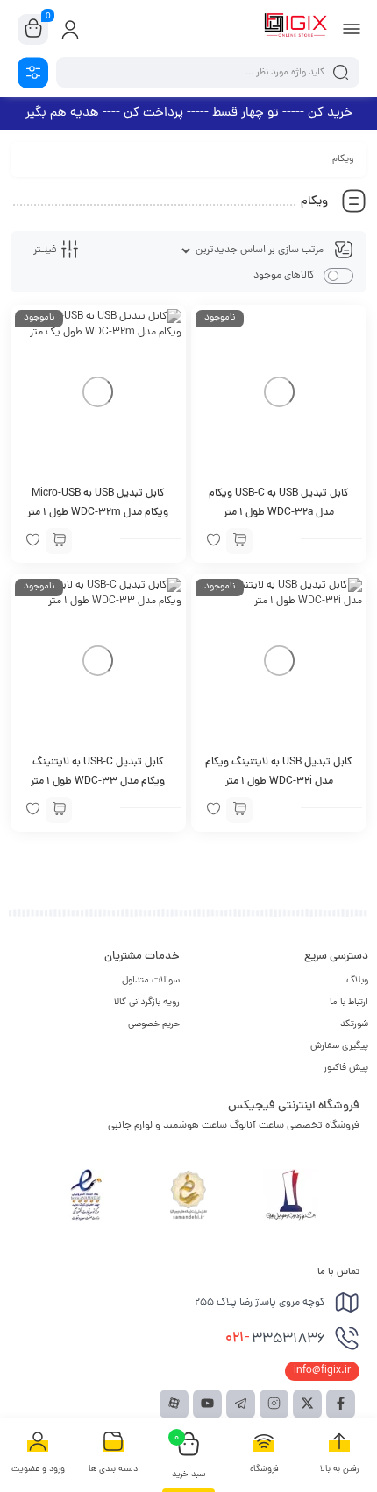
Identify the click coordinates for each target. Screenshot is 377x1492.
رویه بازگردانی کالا (147, 1003)
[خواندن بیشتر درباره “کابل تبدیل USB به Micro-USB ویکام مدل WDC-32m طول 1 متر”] (59, 541)
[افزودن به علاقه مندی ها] (213, 541)
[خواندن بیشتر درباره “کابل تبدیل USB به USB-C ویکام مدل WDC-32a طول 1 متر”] (239, 541)
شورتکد (354, 1024)
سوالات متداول (151, 981)
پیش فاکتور (346, 1068)
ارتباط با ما (349, 1003)
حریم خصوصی (154, 1024)
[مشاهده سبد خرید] (33, 29)
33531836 (275, 1338)
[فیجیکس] (295, 29)
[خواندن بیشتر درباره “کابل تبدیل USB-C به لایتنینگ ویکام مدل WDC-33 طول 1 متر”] (59, 810)
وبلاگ (357, 981)
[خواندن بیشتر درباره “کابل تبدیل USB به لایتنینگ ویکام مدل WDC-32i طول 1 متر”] (239, 810)
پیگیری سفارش (339, 1046)
